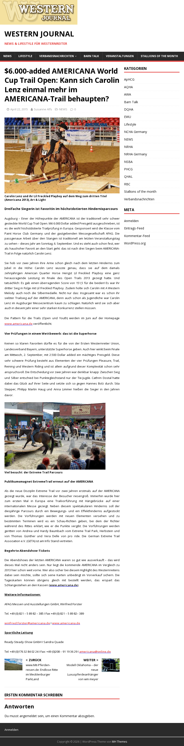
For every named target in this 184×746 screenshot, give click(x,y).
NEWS (7, 56)
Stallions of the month (159, 56)
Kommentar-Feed (137, 236)
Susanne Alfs (43, 109)
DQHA (128, 109)
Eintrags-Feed (134, 228)
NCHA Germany (135, 132)
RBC (127, 184)
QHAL (128, 176)
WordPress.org (135, 243)
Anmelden (131, 221)
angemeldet (28, 716)
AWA (127, 94)
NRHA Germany (135, 154)
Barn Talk (91, 56)
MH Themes (119, 742)
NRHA (128, 147)
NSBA (128, 162)
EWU (127, 117)
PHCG (128, 169)
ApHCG (129, 79)
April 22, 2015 (19, 109)
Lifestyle (25, 56)
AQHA (128, 87)
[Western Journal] (38, 22)
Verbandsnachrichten (56, 56)
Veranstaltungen (120, 56)
